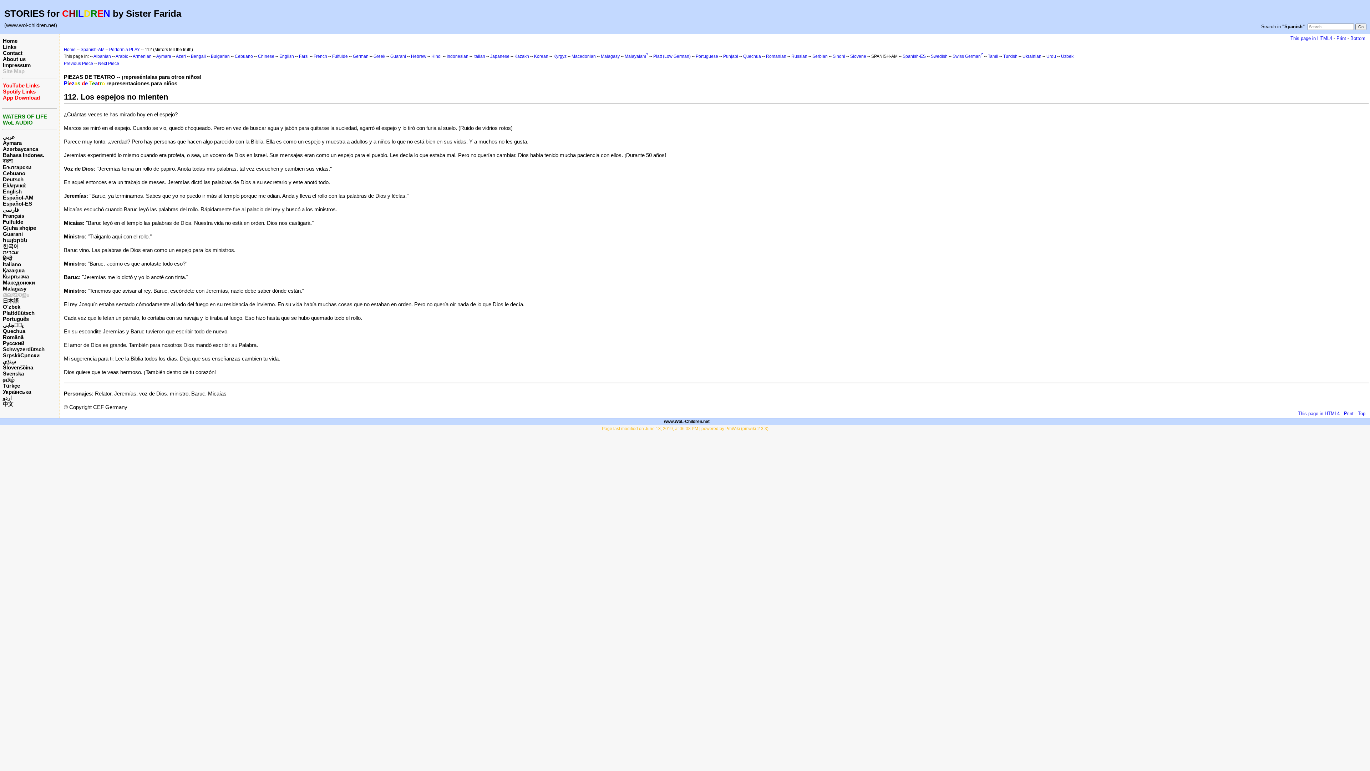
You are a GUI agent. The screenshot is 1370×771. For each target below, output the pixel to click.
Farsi (304, 56)
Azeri (181, 56)
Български (17, 167)
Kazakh (521, 56)
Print (1341, 38)
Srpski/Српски (21, 355)
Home (10, 41)
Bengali (198, 56)
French (320, 56)
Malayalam (635, 56)
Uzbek (1067, 56)
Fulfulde (13, 222)
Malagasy (14, 289)
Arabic (122, 56)
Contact (12, 53)
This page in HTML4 (1311, 38)
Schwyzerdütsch (24, 349)
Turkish (1010, 56)
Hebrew (418, 56)
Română (13, 337)
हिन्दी (7, 258)
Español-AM (18, 198)
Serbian (820, 56)
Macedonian (584, 56)
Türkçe (11, 386)
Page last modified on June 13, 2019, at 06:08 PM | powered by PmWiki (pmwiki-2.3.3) (685, 428)
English (12, 191)
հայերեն (15, 240)
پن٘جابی (13, 325)
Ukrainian (1032, 56)
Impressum (17, 65)
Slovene (858, 56)
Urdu (1051, 56)
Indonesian (457, 56)
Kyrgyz (560, 56)
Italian (479, 56)
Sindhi (839, 56)
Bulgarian (220, 56)
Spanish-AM (93, 49)
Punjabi (730, 56)
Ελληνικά (14, 185)
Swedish (939, 56)
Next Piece (108, 63)
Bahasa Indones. (23, 155)
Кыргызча (16, 276)
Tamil (993, 56)
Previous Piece (78, 63)
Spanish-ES (914, 56)
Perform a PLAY (124, 49)
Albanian (102, 56)
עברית (11, 252)
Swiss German (967, 56)
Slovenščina (18, 367)
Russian (799, 56)
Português (16, 319)
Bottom (1357, 38)
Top (1361, 413)
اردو (7, 398)
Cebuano (14, 173)
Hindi (436, 56)
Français (13, 216)
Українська (17, 392)
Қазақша (14, 270)
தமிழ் (9, 380)
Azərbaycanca (20, 149)
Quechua (14, 331)
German (361, 56)
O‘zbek (11, 307)
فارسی (11, 210)
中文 (8, 404)
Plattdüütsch (19, 313)
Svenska (13, 374)
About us (14, 59)
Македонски (19, 282)
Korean (541, 56)
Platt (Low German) (672, 56)
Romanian (776, 56)
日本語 (11, 301)
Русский (13, 343)
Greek (379, 56)
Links (9, 47)
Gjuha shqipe (19, 228)
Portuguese (707, 56)
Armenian (142, 56)
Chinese (266, 56)
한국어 (11, 246)
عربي (9, 137)
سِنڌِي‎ (9, 361)
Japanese (499, 56)
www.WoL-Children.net (687, 421)
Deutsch (13, 179)
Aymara (12, 143)
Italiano (12, 264)
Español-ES (17, 204)
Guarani (13, 234)
